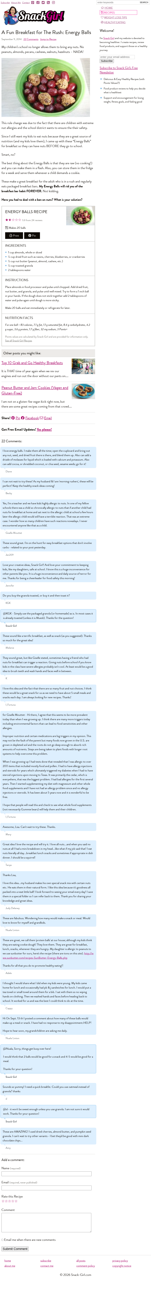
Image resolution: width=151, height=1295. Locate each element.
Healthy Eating (114, 22)
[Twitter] (43, 2)
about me (9, 1266)
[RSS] (48, 2)
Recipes (109, 13)
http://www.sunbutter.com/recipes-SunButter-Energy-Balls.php (48, 955)
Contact (26, 2)
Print (16, 235)
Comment (8, 1210)
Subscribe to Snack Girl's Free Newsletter (119, 70)
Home (109, 8)
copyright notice (121, 1266)
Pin (34, 235)
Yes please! (44, 429)
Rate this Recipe (12, 1196)
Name (5, 1168)
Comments (30, 39)
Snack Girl (108, 38)
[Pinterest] (33, 2)
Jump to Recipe (48, 39)
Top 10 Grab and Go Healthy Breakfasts (32, 363)
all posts (80, 1260)
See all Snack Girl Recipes (18, 341)
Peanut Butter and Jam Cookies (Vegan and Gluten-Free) (34, 390)
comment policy (85, 1266)
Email (48, 417)
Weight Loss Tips (115, 17)
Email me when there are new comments (30, 1239)
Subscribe (5, 2)
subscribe (45, 1260)
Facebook (32, 417)
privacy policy (120, 1260)
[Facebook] (38, 2)
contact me (46, 1266)
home (7, 1260)
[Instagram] (53, 2)
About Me (16, 2)
